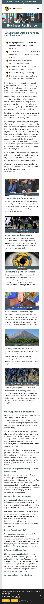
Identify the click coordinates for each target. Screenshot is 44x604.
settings (17, 597)
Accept (6, 600)
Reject (14, 600)
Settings (23, 600)
